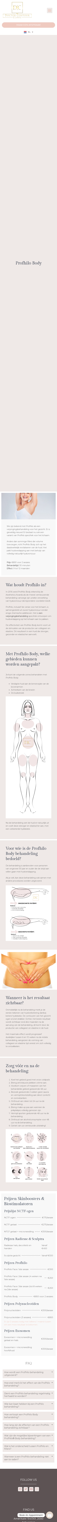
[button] (49, 10)
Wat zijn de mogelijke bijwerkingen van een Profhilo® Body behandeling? (27, 1437)
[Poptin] (49, 1515)
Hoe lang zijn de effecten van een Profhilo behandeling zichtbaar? (26, 1426)
